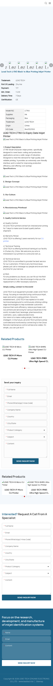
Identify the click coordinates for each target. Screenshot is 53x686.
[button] (22, 368)
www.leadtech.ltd (26, 681)
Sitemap (39, 681)
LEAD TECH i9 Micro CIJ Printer (12, 357)
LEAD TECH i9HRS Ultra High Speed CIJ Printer (39, 360)
